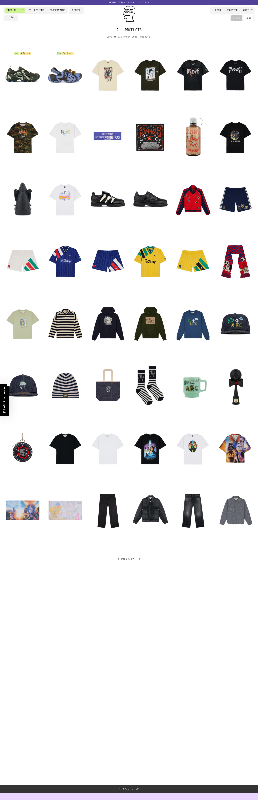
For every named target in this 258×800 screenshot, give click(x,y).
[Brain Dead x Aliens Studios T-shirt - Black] (235, 136)
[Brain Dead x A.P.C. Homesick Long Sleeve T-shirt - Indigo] (193, 323)
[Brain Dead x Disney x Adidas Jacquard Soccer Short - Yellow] (193, 261)
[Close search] (81, 10)
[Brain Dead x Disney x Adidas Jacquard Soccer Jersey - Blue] (65, 261)
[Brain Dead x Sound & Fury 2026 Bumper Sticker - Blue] (108, 136)
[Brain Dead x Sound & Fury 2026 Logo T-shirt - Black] (235, 74)
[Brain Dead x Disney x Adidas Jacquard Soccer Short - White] (23, 261)
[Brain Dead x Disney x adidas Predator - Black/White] (108, 199)
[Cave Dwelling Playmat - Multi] (65, 510)
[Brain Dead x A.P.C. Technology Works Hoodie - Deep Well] (108, 323)
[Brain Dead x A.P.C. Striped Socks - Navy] (150, 386)
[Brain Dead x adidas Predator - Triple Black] (150, 199)
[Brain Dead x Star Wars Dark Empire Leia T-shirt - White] (193, 448)
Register (232, 10)
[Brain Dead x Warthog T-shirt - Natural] (108, 74)
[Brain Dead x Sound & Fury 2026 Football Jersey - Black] (193, 74)
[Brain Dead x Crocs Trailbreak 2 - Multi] (23, 74)
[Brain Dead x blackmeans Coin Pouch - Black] (23, 448)
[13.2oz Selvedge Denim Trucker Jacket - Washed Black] (150, 510)
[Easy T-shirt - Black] (65, 448)
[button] (4, 400)
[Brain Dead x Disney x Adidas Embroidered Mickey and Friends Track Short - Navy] (235, 199)
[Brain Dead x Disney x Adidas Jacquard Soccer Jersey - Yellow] (150, 261)
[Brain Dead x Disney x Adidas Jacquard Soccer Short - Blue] (108, 261)
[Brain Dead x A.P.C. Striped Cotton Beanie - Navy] (65, 386)
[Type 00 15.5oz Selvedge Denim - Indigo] (108, 510)
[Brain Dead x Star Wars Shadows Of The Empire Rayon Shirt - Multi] (235, 448)
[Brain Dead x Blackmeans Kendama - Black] (235, 386)
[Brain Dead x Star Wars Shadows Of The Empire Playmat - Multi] (23, 510)
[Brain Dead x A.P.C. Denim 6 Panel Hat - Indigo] (23, 386)
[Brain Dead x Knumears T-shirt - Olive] (150, 74)
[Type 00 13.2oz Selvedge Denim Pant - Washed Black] (193, 510)
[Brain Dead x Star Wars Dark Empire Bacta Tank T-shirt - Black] (150, 448)
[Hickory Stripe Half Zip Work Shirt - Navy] (235, 510)
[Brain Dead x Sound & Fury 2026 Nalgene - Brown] (193, 136)
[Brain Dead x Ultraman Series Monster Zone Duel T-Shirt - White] (65, 199)
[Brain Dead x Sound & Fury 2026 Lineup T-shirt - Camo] (23, 136)
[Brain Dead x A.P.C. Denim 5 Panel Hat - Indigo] (235, 323)
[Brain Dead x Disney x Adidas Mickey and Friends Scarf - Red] (235, 261)
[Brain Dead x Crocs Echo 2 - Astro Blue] (65, 74)
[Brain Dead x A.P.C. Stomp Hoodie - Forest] (150, 323)
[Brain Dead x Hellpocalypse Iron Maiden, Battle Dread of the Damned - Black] (23, 199)
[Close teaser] (8, 384)
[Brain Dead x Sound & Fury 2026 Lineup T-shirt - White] (65, 136)
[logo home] (129, 14)
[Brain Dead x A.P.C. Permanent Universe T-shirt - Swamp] (23, 323)
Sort (248, 18)
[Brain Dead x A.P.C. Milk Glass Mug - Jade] (193, 386)
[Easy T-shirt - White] (108, 448)
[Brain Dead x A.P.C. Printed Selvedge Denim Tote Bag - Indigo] (108, 386)
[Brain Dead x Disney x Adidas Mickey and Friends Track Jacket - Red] (193, 199)
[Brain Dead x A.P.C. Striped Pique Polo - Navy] (65, 323)
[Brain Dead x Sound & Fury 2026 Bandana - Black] (150, 136)
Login (217, 10)
